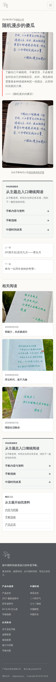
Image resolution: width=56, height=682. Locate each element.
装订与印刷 (7, 645)
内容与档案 (11, 510)
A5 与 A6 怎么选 (10, 609)
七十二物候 (35, 603)
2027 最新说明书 (10, 598)
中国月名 (34, 614)
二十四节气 (35, 598)
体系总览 (34, 592)
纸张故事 (6, 639)
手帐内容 (6, 650)
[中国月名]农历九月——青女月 (23, 250)
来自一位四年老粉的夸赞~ (20, 266)
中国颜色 (34, 609)
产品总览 (10, 524)
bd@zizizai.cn (18, 676)
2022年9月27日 (36, 172)
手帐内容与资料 (27, 211)
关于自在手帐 (8, 629)
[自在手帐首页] (5, 5)
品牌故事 (6, 634)
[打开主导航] (50, 5)
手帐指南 (27, 220)
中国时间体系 (27, 229)
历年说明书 (7, 603)
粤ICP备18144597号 (32, 669)
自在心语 (20, 19)
